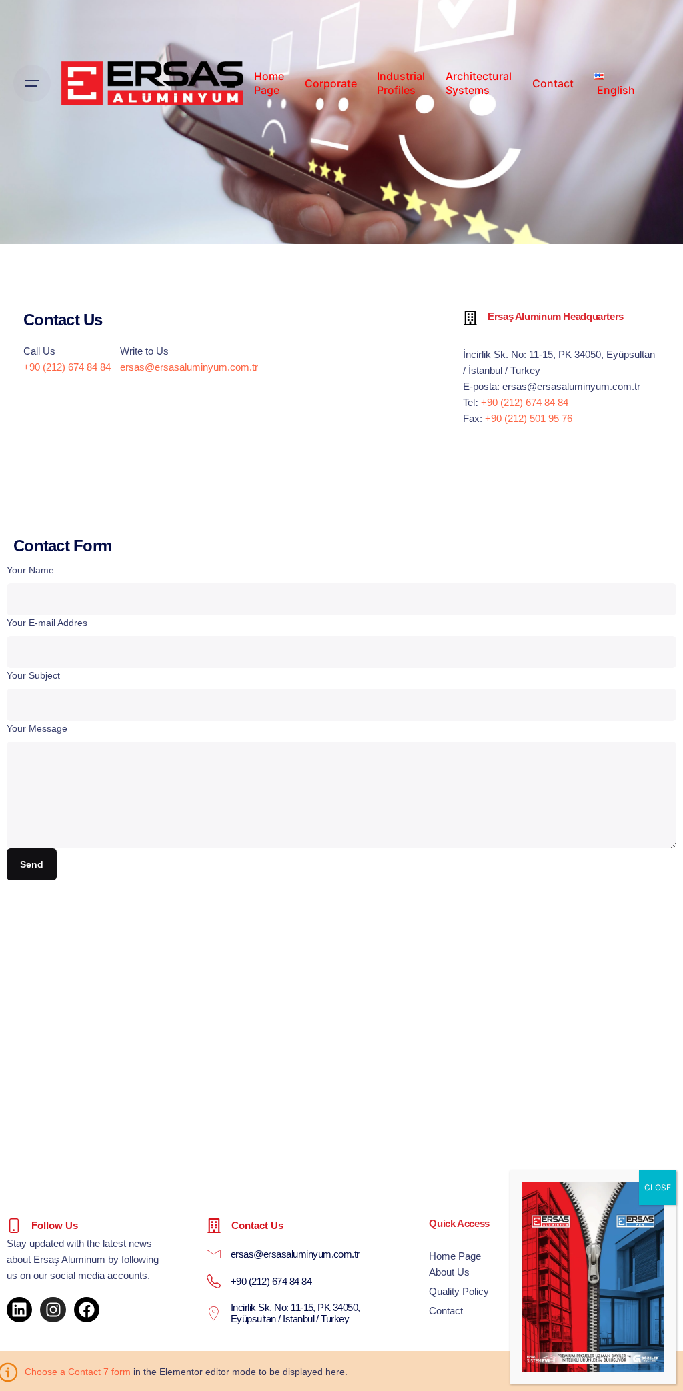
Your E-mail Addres (47, 622)
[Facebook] (86, 1309)
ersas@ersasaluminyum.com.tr (189, 367)
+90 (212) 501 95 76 (528, 418)
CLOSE (657, 1187)
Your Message (37, 728)
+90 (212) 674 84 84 (67, 367)
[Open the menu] (32, 83)
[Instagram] (52, 1309)
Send (31, 864)
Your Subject (33, 675)
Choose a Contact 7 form (78, 1371)
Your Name (30, 570)
